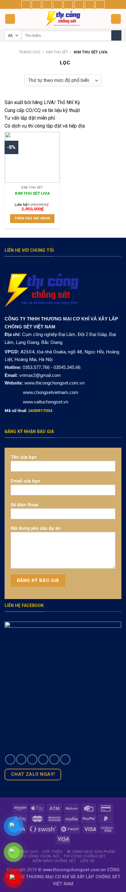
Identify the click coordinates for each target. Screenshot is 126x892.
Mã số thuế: (29, 410)
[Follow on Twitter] (68, 4)
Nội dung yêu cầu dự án (36, 528)
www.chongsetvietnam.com (50, 392)
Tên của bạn (24, 457)
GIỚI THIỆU (52, 852)
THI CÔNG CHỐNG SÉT (85, 856)
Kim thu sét (57, 52)
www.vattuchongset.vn (45, 401)
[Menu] (10, 19)
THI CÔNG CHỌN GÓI (39, 856)
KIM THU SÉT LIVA (32, 193)
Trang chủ (29, 52)
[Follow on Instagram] (36, 4)
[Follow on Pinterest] (89, 4)
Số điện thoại (24, 504)
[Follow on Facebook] (26, 4)
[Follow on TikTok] (47, 4)
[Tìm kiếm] (116, 35)
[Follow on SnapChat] (58, 4)
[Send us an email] (79, 4)
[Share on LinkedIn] (65, 759)
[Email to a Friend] (43, 759)
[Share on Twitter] (32, 759)
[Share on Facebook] (21, 759)
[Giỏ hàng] (116, 19)
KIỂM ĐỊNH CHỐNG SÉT (54, 861)
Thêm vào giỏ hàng (32, 218)
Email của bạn (25, 481)
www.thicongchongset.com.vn (54, 382)
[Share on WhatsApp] (10, 759)
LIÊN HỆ (87, 861)
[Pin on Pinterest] (54, 759)
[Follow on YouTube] (100, 4)
